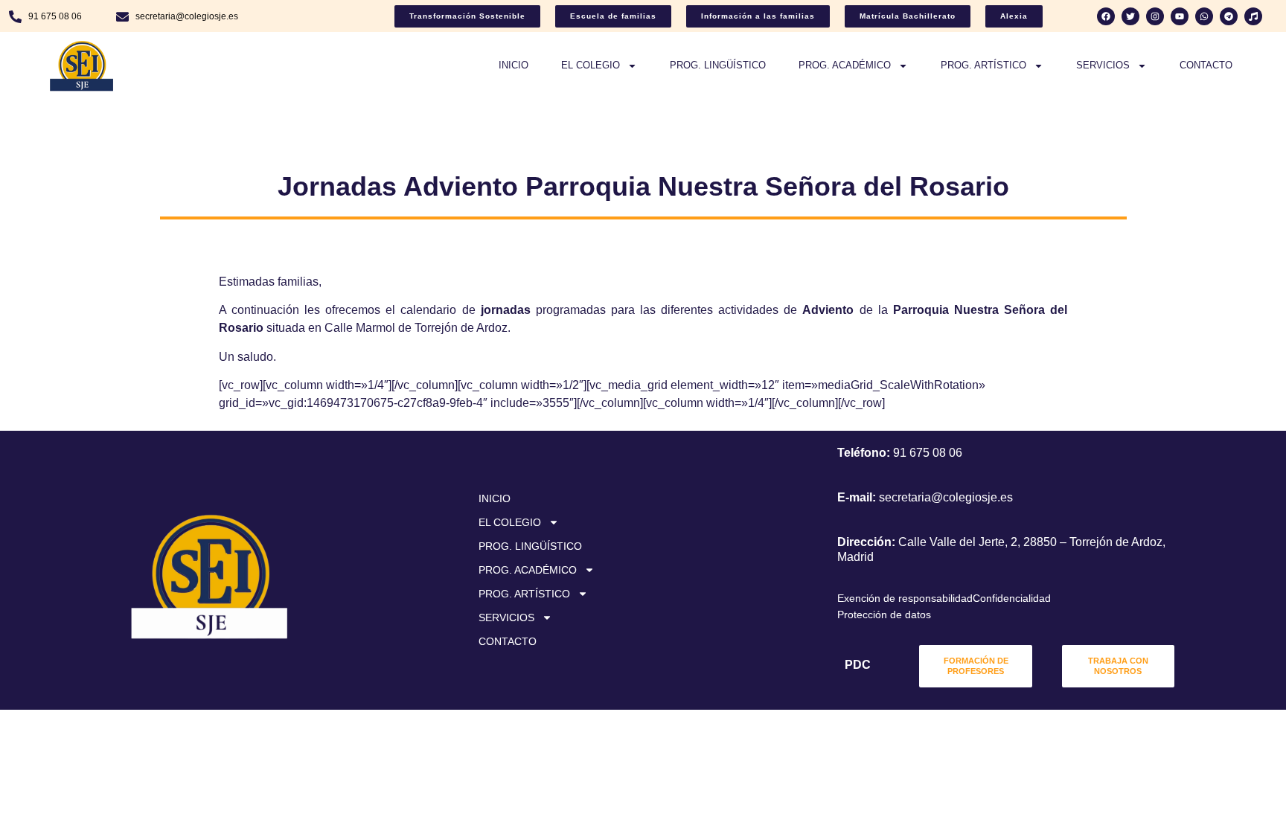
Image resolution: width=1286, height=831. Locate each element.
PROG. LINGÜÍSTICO (718, 65)
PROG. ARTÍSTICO (983, 65)
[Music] (1253, 16)
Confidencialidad (1012, 598)
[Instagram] (1155, 16)
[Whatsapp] (1204, 16)
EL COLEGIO (590, 65)
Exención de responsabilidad (905, 598)
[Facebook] (1106, 16)
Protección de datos (884, 614)
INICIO (513, 65)
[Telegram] (1229, 16)
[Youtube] (1180, 16)
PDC (858, 664)
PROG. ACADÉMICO (845, 65)
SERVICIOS (1103, 65)
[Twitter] (1130, 16)
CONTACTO (1206, 65)
